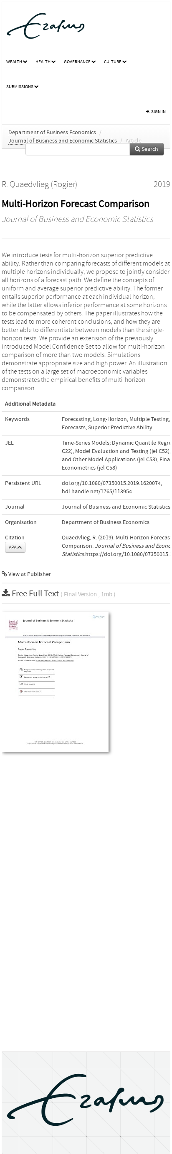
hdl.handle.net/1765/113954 (97, 491)
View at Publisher (29, 574)
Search (149, 149)
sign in (158, 111)
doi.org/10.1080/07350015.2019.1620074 (111, 483)
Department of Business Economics (52, 132)
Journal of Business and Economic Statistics (62, 141)
